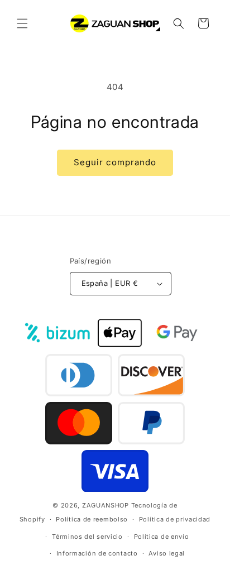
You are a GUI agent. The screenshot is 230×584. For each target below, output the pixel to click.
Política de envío (161, 536)
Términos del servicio (87, 536)
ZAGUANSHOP (105, 505)
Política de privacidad (174, 519)
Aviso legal (166, 553)
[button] (22, 23)
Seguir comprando (115, 162)
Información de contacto (97, 553)
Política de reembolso (92, 519)
